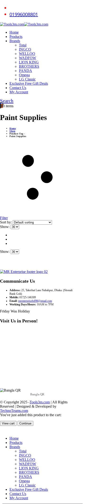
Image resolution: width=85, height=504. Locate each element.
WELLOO (27, 54)
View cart (8, 423)
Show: (5, 227)
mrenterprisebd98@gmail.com (35, 301)
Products (15, 37)
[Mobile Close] (3, 430)
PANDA (25, 71)
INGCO (25, 49)
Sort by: (6, 222)
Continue (25, 423)
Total (22, 45)
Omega (24, 75)
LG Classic (27, 79)
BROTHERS (29, 66)
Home (14, 32)
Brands (14, 41)
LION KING (29, 62)
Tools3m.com (40, 402)
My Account (18, 92)
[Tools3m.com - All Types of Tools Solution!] (24, 24)
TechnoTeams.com (14, 411)
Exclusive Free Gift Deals (28, 83)
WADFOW (27, 58)
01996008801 (23, 14)
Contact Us (17, 88)
